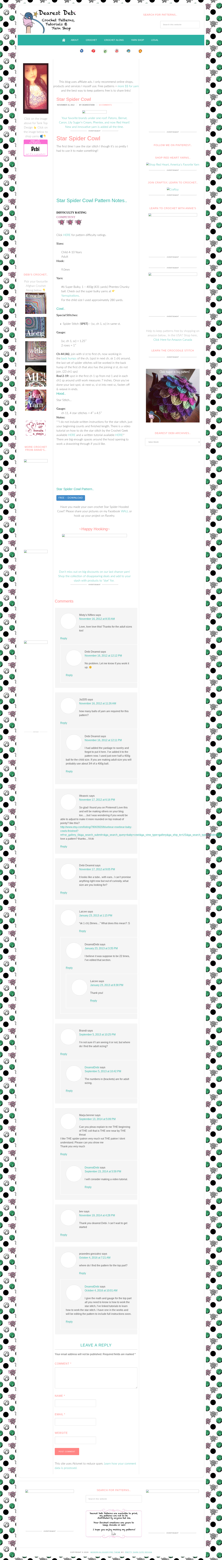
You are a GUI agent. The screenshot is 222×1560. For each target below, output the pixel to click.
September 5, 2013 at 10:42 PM (103, 1071)
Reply (63, 638)
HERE (67, 235)
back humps (68, 358)
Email (60, 1414)
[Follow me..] (81, 50)
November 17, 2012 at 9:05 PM (97, 869)
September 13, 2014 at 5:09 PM (97, 1119)
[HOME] (63, 40)
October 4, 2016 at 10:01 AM (101, 1290)
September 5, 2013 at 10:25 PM (97, 1034)
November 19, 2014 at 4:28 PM (97, 1215)
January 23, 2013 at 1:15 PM (95, 915)
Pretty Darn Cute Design (138, 1552)
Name (60, 1395)
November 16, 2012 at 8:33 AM (97, 618)
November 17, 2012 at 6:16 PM (97, 799)
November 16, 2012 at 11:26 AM (97, 703)
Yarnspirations (70, 295)
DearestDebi (92, 1067)
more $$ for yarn (128, 86)
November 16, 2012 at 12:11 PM (103, 740)
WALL (124, 511)
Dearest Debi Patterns (49, 20)
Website (61, 1433)
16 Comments (105, 105)
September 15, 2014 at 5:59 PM (103, 1171)
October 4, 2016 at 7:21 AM (94, 1257)
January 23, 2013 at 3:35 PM (101, 948)
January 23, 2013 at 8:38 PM (106, 985)
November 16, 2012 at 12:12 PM (103, 655)
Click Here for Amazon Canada (172, 339)
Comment (63, 1363)
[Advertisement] (112, 67)
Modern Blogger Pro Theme (106, 1552)
